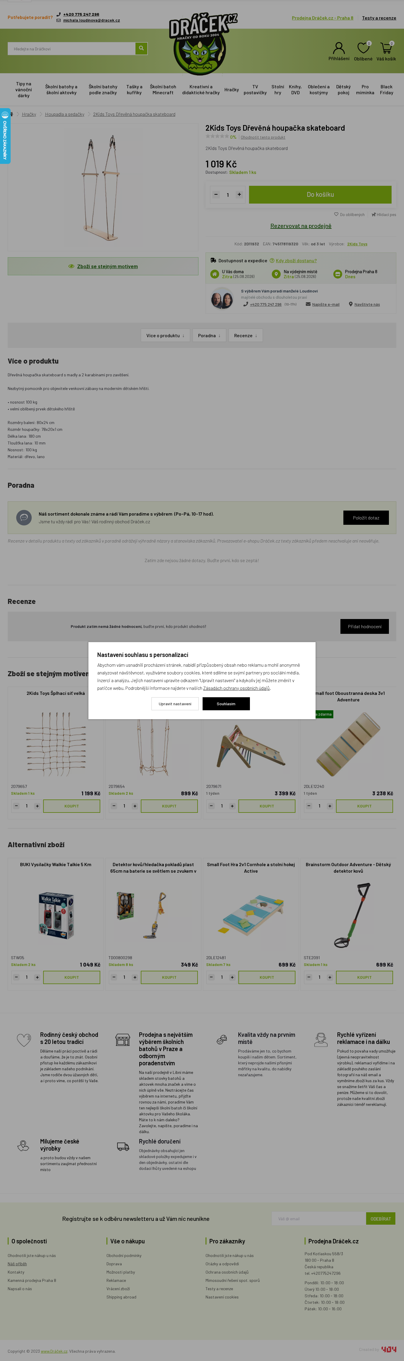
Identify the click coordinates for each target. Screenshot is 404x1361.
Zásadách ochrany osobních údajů (236, 688)
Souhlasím (226, 703)
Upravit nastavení (175, 703)
